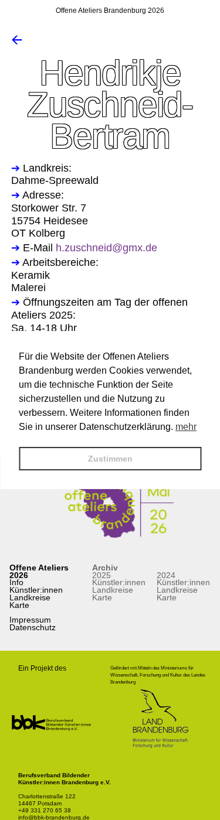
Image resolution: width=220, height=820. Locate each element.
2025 (101, 575)
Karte (19, 605)
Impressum (30, 619)
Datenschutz (32, 627)
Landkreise (29, 597)
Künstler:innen (36, 589)
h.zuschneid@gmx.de (106, 248)
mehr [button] (186, 427)
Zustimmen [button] (110, 458)
